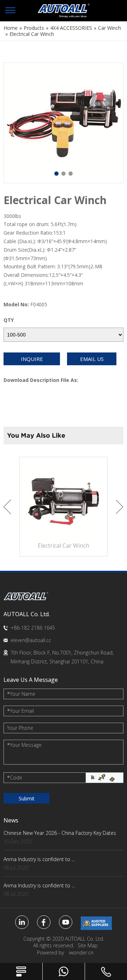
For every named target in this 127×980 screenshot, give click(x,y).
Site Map (88, 945)
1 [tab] (56, 173)
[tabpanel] (63, 123)
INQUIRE (32, 358)
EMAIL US (92, 358)
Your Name (21, 693)
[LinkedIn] (22, 922)
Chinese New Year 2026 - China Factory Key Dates (60, 833)
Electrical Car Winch (63, 545)
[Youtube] (65, 922)
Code (14, 777)
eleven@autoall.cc (31, 640)
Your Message (24, 744)
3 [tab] (70, 173)
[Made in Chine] (96, 923)
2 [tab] (63, 173)
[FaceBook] (43, 922)
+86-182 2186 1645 (33, 627)
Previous (7, 506)
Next (119, 506)
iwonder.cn (81, 952)
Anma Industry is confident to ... (39, 859)
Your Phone (20, 727)
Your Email (20, 710)
